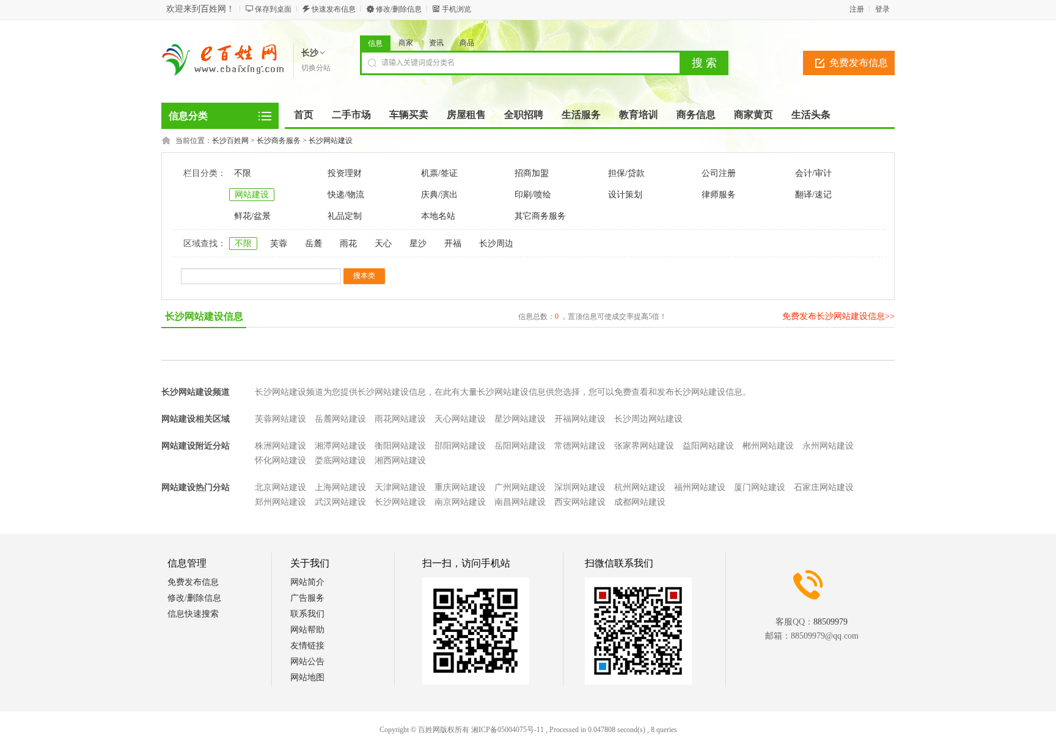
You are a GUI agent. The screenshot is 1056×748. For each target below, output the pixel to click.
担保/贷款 (626, 173)
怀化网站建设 (280, 460)
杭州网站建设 (640, 487)
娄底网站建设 (340, 460)
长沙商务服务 (279, 140)
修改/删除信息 (399, 9)
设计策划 (625, 194)
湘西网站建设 (400, 460)
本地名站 (438, 216)
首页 (304, 114)
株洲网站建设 (280, 445)
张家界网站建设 (644, 445)
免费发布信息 (858, 62)
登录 (882, 9)
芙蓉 (278, 243)
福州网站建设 (699, 487)
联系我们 (307, 613)
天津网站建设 (400, 487)
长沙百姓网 (230, 140)
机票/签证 (439, 173)
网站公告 (307, 661)
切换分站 (316, 68)
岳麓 (313, 243)
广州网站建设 (520, 487)
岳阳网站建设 (520, 445)
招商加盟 (532, 173)
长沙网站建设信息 (204, 316)
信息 (375, 43)
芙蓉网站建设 (280, 419)
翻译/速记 (813, 194)
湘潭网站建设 (340, 445)
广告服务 (307, 598)
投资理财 (345, 173)
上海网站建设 (340, 487)
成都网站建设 (640, 502)
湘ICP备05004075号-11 (507, 729)
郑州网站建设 (280, 502)
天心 (383, 243)
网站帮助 (307, 629)
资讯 (436, 42)
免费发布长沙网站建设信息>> (838, 316)
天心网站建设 (460, 419)
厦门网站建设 (759, 487)
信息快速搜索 (193, 613)
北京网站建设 (280, 487)
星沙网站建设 (520, 419)
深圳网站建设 (580, 487)
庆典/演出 (439, 194)
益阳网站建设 (708, 445)
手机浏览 (456, 9)
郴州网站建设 (768, 445)
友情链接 (307, 645)
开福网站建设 (580, 419)
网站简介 (307, 582)
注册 (856, 9)
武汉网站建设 (340, 502)
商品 (467, 42)
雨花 (348, 243)
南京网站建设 (460, 502)
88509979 (830, 621)
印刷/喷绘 (533, 194)
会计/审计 (813, 173)
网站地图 (307, 677)
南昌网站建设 (520, 502)
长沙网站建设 (331, 140)
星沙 (418, 243)
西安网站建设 (580, 502)
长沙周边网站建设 (648, 419)
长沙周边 (496, 243)
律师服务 (719, 194)
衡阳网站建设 (400, 445)
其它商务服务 (540, 216)
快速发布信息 (334, 9)
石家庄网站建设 (824, 487)
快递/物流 (346, 194)
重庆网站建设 (460, 487)
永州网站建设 (828, 445)
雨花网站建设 (400, 419)
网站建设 (252, 194)
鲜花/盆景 (252, 216)
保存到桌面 (273, 9)
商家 (405, 42)
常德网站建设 (580, 445)
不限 (242, 173)
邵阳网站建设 (460, 445)
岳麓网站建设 (340, 419)
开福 (452, 243)
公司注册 (719, 173)
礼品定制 (345, 216)
